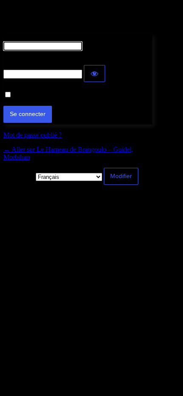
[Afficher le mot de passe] (94, 73)
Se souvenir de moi (39, 95)
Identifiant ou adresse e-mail (41, 37)
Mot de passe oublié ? (32, 135)
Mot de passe (21, 61)
